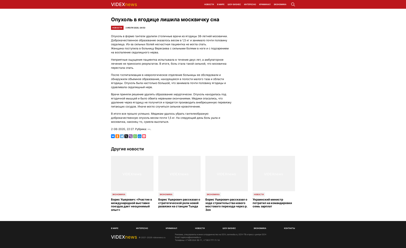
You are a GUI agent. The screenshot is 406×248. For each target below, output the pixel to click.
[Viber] (131, 136)
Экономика (280, 4)
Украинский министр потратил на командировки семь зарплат (272, 203)
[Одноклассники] (117, 136)
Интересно (250, 4)
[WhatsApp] (135, 136)
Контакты (289, 228)
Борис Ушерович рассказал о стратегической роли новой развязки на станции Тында (179, 203)
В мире (220, 4)
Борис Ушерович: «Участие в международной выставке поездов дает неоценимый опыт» (131, 204)
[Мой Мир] (139, 136)
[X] (126, 136)
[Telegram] (122, 136)
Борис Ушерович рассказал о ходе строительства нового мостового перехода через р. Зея (226, 204)
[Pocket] (144, 136)
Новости (209, 4)
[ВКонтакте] (113, 136)
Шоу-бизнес (234, 4)
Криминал (265, 4)
